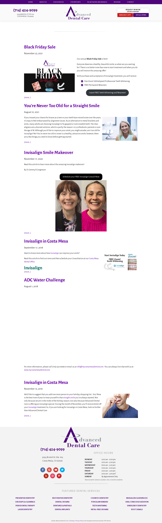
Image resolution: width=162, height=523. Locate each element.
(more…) (27, 97)
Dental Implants (62, 509)
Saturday (89, 474)
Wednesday (90, 465)
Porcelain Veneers (99, 502)
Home (30, 2)
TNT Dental (107, 520)
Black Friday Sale (40, 47)
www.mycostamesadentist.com (37, 370)
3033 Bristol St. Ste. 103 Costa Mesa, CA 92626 (52, 459)
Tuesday (88, 462)
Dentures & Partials (62, 506)
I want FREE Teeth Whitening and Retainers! (107, 93)
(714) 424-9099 (25, 10)
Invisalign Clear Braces (137, 498)
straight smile (69, 398)
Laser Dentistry (25, 509)
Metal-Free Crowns (99, 509)
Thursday (89, 468)
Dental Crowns (62, 502)
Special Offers (141, 15)
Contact (130, 2)
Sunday (88, 476)
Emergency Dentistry (137, 506)
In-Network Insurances (97, 2)
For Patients (75, 2)
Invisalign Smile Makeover (48, 152)
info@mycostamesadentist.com (90, 367)
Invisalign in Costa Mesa (46, 241)
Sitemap (71, 520)
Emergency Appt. (125, 15)
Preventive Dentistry (25, 498)
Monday (88, 459)
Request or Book (133, 10)
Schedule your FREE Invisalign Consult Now (81, 177)
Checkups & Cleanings (25, 502)
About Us (43, 2)
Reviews (117, 2)
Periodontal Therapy (25, 506)
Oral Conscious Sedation (136, 502)
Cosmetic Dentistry (100, 498)
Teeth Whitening (99, 506)
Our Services (58, 2)
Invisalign (54, 253)
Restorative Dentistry (62, 498)
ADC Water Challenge (44, 280)
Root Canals (137, 509)
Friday (87, 471)
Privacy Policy (80, 520)
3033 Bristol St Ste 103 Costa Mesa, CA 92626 (25, 15)
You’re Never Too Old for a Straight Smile (62, 105)
